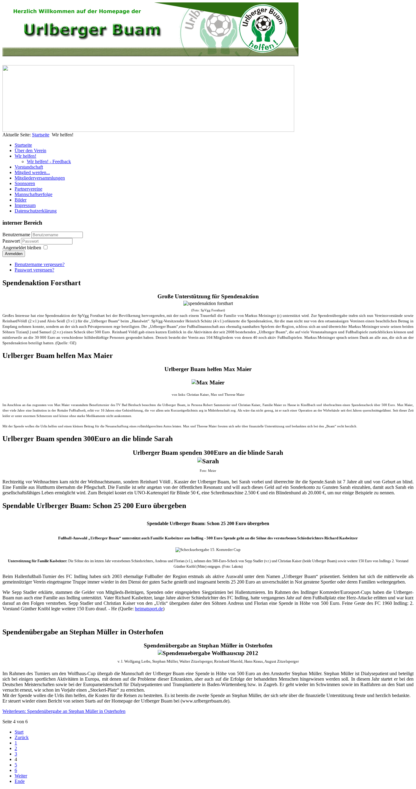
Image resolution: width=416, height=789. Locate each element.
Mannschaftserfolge (33, 194)
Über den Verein (30, 150)
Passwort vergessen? (34, 269)
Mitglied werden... (32, 172)
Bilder (20, 199)
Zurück (22, 737)
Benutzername (16, 234)
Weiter (21, 775)
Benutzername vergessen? (40, 264)
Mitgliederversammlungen (40, 178)
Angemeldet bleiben (21, 247)
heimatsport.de (149, 608)
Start (19, 732)
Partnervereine (28, 188)
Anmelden (14, 253)
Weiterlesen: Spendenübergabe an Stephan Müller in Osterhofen (63, 711)
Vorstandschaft (29, 167)
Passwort (11, 241)
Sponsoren (25, 183)
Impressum (25, 205)
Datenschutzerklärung (36, 210)
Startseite (40, 134)
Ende (20, 781)
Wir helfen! (25, 156)
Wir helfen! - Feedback (49, 161)
